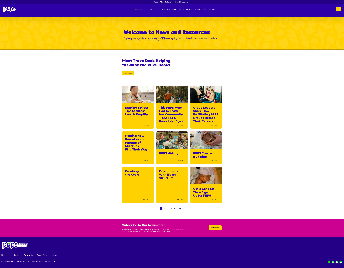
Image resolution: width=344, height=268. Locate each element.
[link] (9, 9)
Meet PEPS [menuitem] (5, 255)
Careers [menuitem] (16, 255)
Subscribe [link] (215, 228)
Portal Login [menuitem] (28, 255)
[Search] (338, 9)
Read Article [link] (128, 73)
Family (299, 15)
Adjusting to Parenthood (309, 15)
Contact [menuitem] (54, 255)
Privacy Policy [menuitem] (42, 255)
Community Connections (324, 15)
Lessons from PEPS (338, 15)
